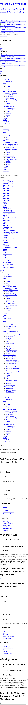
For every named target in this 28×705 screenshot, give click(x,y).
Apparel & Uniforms (10, 108)
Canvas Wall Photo (8, 210)
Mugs (7, 88)
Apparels (8, 86)
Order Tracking (7, 123)
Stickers (5, 257)
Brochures (8, 338)
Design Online (6, 220)
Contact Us (6, 122)
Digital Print (6, 188)
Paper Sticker (6, 259)
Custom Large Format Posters (16, 335)
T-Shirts (5, 197)
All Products (6, 80)
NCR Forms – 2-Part (11, 348)
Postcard (8, 346)
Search (15, 34)
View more (2, 270)
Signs (7, 101)
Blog (4, 509)
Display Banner (6, 525)
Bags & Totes (6, 214)
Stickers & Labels (10, 98)
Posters (5, 118)
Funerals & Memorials (8, 234)
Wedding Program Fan (11, 360)
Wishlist (5, 120)
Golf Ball (8, 111)
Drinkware (5, 215)
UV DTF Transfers (7, 229)
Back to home (3, 455)
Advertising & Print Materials (10, 95)
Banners (8, 103)
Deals (4, 83)
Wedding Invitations (10, 358)
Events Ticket (9, 340)
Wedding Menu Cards (11, 357)
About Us (5, 507)
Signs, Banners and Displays (10, 93)
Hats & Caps (6, 185)
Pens (7, 116)
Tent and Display (7, 261)
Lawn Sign (5, 527)
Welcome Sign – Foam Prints (13, 368)
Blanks (4, 85)
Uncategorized (7, 262)
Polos (4, 192)
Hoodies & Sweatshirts (9, 187)
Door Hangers (9, 345)
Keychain (8, 115)
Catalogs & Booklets (11, 351)
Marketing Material (7, 528)
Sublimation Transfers (8, 227)
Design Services (7, 222)
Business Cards (9, 96)
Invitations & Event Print (9, 230)
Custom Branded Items (11, 110)
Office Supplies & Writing (9, 217)
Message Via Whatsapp (13, 4)
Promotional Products (8, 106)
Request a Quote (7, 81)
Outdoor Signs (6, 522)
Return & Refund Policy (8, 512)
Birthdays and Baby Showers (10, 232)
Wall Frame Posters (8, 264)
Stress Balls (8, 113)
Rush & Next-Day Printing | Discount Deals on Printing (12, 10)
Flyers (7, 341)
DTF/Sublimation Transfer (9, 91)
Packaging (5, 235)
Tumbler (8, 90)
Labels (4, 256)
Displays (8, 105)
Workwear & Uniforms (8, 267)
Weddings (5, 266)
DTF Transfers (6, 225)
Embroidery (6, 190)
